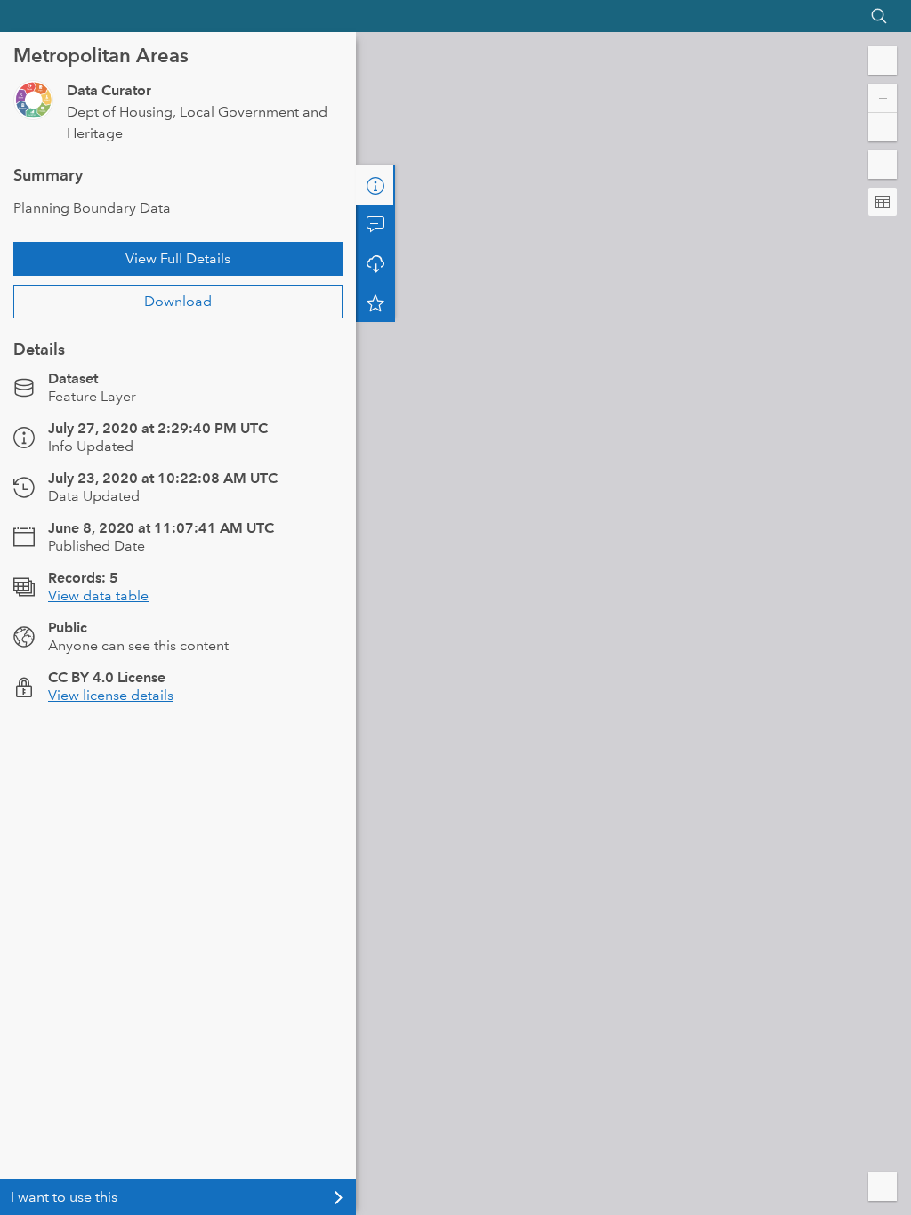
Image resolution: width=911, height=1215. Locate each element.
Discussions (375, 224)
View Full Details (177, 258)
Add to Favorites (375, 302)
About (375, 185)
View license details (110, 695)
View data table (98, 595)
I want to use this (64, 1196)
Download (178, 301)
